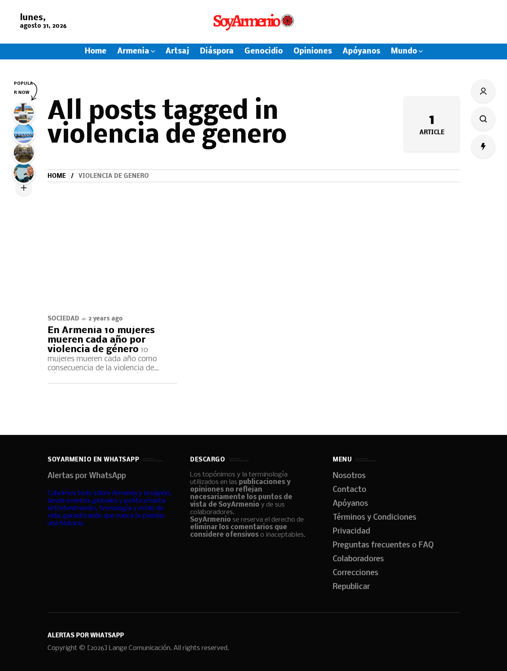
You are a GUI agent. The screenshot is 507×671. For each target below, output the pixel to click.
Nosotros (349, 476)
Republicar (351, 587)
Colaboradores (358, 559)
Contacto (349, 490)
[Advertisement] (253, 241)
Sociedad (63, 319)
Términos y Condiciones (374, 518)
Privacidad (351, 532)
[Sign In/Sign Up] (483, 91)
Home (57, 176)
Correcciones (355, 573)
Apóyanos (350, 504)
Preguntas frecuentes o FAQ (383, 545)
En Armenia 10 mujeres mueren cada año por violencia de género (101, 340)
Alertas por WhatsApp (87, 476)
